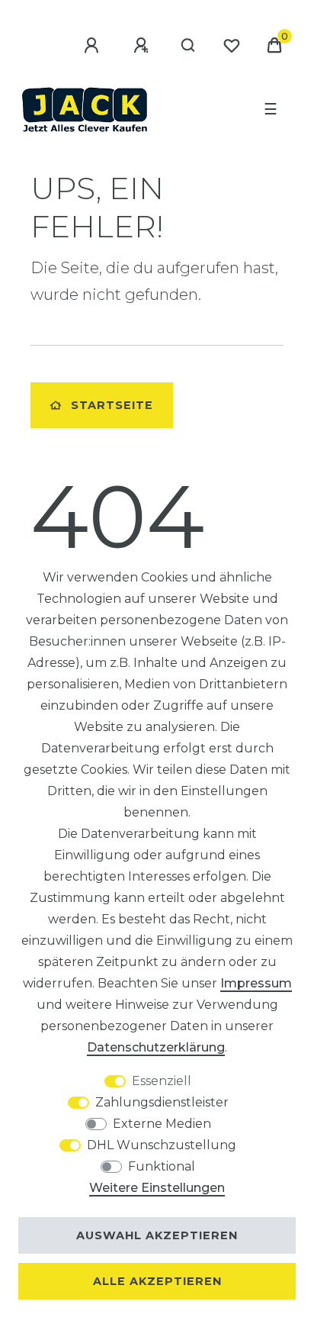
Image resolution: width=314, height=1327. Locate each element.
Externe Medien (162, 1123)
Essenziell (161, 1081)
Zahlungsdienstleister (162, 1102)
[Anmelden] (93, 46)
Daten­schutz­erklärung (156, 1047)
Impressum (256, 983)
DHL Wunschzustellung (161, 1145)
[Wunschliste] (231, 45)
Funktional (161, 1166)
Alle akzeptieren (157, 1281)
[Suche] (188, 45)
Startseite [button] (112, 405)
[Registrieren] (143, 46)
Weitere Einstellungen (157, 1187)
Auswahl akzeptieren (157, 1235)
